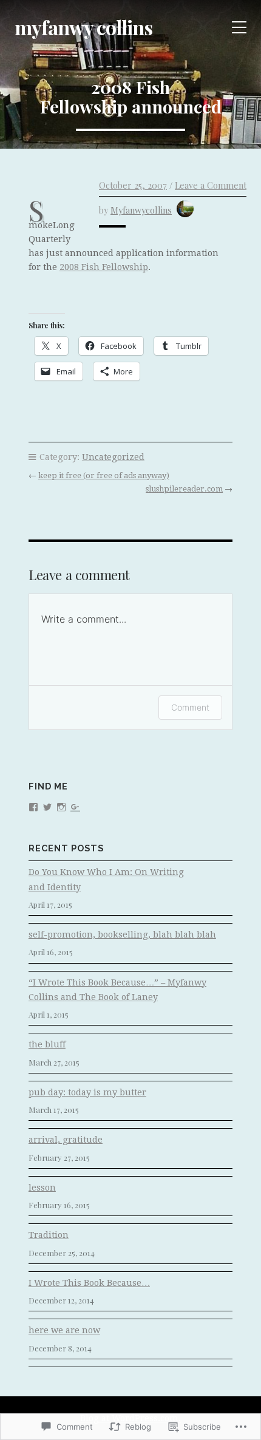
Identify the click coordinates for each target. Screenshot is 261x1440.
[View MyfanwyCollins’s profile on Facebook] (33, 806)
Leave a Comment (210, 185)
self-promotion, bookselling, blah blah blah (122, 934)
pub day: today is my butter (87, 1092)
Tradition (49, 1235)
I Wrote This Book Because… (89, 1283)
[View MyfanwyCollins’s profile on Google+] (75, 806)
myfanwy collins (83, 27)
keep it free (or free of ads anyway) (103, 475)
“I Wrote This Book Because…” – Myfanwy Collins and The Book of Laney (117, 990)
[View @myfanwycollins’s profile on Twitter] (47, 806)
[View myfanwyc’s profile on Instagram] (61, 806)
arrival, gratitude (66, 1139)
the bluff (47, 1044)
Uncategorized (113, 457)
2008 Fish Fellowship (103, 267)
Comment (190, 707)
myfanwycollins (141, 210)
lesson (42, 1187)
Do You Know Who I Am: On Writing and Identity (106, 879)
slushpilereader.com (184, 488)
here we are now (64, 1330)
